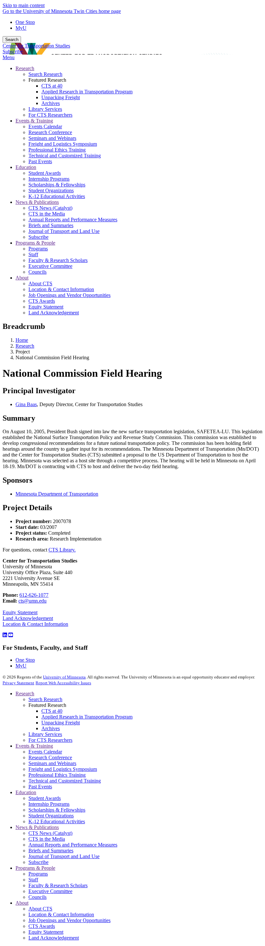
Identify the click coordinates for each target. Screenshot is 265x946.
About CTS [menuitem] (40, 283)
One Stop (25, 22)
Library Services (45, 734)
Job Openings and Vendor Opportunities (69, 920)
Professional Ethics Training (57, 775)
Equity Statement (20, 612)
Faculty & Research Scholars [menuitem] (58, 260)
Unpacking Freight (60, 722)
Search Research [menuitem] (45, 74)
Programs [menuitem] (38, 248)
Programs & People (35, 868)
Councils (37, 897)
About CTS (40, 908)
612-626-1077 (33, 595)
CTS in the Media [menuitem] (46, 213)
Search (11, 39)
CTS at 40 (51, 711)
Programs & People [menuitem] (35, 243)
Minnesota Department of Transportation (57, 494)
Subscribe (13, 51)
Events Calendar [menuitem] (45, 126)
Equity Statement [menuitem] (45, 307)
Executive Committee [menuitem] (50, 266)
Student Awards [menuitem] (44, 173)
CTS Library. (62, 549)
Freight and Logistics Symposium (62, 769)
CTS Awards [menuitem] (41, 301)
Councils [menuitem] (37, 272)
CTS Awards (41, 926)
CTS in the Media (46, 839)
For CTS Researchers (50, 740)
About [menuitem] (22, 277)
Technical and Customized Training (64, 780)
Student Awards (44, 798)
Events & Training (34, 746)
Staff (33, 879)
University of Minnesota (64, 677)
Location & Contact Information (35, 624)
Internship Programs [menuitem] (48, 179)
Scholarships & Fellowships (56, 810)
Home (22, 340)
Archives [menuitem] (50, 103)
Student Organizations (51, 815)
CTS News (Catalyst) (50, 833)
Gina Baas (26, 404)
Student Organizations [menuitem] (51, 190)
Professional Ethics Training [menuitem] (57, 149)
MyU (21, 28)
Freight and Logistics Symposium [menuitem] (62, 144)
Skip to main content (24, 5)
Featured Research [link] (47, 80)
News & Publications (37, 827)
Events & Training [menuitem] (34, 120)
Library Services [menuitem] (45, 109)
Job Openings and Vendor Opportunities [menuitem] (69, 295)
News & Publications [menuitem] (37, 202)
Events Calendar (45, 751)
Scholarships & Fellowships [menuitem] (56, 184)
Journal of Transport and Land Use (64, 856)
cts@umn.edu (32, 601)
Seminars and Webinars (52, 763)
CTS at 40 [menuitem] (51, 86)
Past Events (40, 786)
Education (26, 792)
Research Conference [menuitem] (50, 132)
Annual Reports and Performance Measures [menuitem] (72, 219)
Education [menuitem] (26, 167)
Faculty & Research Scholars (58, 885)
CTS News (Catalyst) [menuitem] (50, 208)
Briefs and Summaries (50, 850)
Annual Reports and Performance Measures (72, 844)
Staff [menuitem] (33, 254)
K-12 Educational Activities (56, 821)
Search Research (45, 699)
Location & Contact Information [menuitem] (61, 289)
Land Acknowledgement (28, 618)
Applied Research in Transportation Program (86, 717)
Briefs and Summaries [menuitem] (50, 225)
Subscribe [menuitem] (38, 237)
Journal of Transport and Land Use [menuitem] (64, 231)
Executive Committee (50, 891)
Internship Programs (48, 804)
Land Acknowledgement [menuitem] (53, 312)
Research (25, 346)
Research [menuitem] (25, 68)
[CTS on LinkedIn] (5, 635)
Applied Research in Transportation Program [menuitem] (86, 91)
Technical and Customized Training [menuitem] (64, 155)
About (22, 903)
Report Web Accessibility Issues (63, 682)
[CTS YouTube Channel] (10, 635)
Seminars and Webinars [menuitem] (52, 138)
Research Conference (50, 757)
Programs (38, 874)
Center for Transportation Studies (36, 45)
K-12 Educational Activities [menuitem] (56, 196)
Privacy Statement (18, 682)
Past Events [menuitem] (40, 161)
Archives (50, 728)
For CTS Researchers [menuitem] (50, 115)
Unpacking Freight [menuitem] (60, 97)
